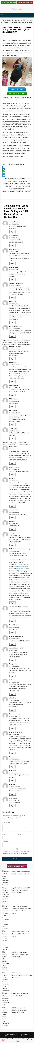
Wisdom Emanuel (15, 283)
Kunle (11, 362)
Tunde (11, 428)
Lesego (11, 664)
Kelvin (11, 446)
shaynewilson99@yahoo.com (18, 745)
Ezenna (11, 757)
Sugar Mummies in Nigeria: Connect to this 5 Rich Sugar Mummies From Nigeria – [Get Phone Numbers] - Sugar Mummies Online (16, 342)
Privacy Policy (27, 1039)
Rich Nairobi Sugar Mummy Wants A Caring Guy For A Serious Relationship (22, 975)
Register (17, 1041)
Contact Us (10, 1039)
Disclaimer (18, 1039)
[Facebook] (17, 167)
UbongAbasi (13, 346)
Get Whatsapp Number (17, 93)
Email (20, 834)
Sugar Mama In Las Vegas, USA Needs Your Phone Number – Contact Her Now (21, 890)
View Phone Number (24, 97)
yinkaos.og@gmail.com (21, 566)
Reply (12, 232)
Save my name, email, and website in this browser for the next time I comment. (16, 852)
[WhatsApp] (17, 169)
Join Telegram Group (17, 89)
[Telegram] (17, 172)
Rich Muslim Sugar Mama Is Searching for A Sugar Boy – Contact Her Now (20, 954)
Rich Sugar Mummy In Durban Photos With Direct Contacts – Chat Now (21, 934)
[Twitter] (17, 175)
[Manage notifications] (3, 1040)
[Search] (32, 15)
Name (4, 834)
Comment (6, 822)
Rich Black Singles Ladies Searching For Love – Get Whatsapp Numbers (19, 1010)
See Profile (9, 97)
